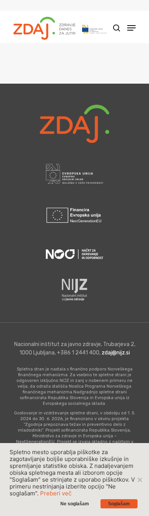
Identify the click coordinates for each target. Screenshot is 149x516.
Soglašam (119, 503)
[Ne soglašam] (139, 480)
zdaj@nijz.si (116, 352)
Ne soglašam (74, 503)
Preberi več (55, 493)
